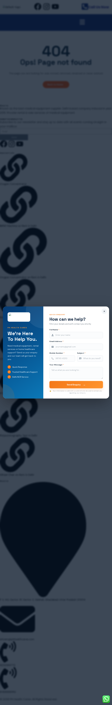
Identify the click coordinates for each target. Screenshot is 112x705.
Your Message (56, 365)
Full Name (54, 330)
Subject (81, 353)
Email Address (56, 341)
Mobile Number (56, 353)
